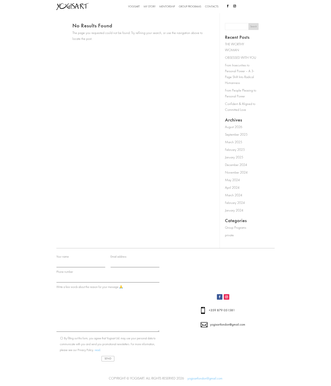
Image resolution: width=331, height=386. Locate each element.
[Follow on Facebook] (227, 6)
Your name (62, 256)
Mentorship (167, 6)
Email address (118, 256)
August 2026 (233, 127)
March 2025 (233, 142)
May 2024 (232, 180)
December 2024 (236, 165)
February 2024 (235, 203)
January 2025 (234, 157)
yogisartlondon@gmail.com (227, 324)
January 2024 (234, 210)
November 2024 (236, 172)
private (229, 235)
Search (253, 26)
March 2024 (233, 195)
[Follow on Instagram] (234, 6)
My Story (150, 6)
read (97, 350)
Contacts (211, 6)
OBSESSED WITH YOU (240, 58)
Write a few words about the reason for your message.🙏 (89, 287)
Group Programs (190, 6)
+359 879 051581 (222, 310)
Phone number (64, 272)
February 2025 (235, 150)
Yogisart (134, 6)
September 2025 (236, 134)
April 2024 (232, 188)
